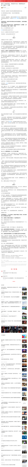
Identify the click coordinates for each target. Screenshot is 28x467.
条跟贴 (14, 281)
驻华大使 (14, 18)
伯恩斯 (18, 18)
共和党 (10, 121)
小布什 (7, 83)
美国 (17, 17)
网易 (1, 1)
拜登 (2, 30)
